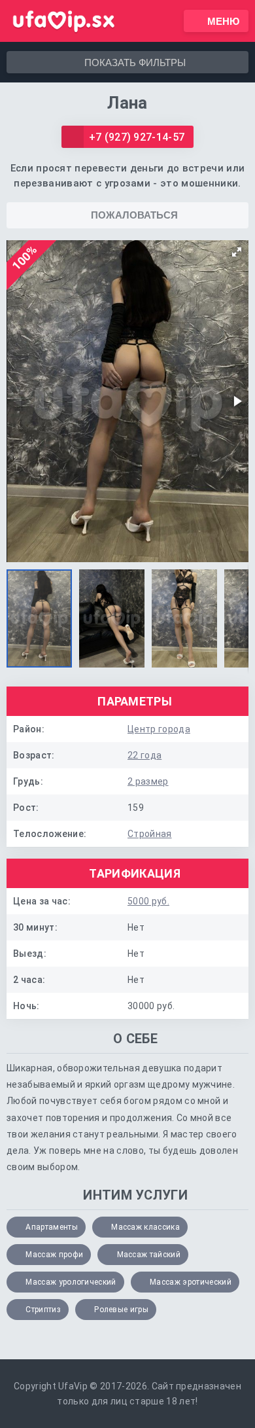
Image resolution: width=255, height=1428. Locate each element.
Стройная (150, 834)
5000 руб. (148, 901)
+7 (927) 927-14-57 (137, 137)
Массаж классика (145, 1227)
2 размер (148, 781)
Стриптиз (43, 1309)
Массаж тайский (148, 1254)
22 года (145, 755)
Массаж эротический (190, 1282)
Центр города (159, 729)
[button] (236, 251)
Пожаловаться (134, 215)
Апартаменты (52, 1227)
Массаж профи (54, 1254)
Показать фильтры (135, 62)
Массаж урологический (71, 1282)
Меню (223, 21)
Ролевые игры (121, 1309)
